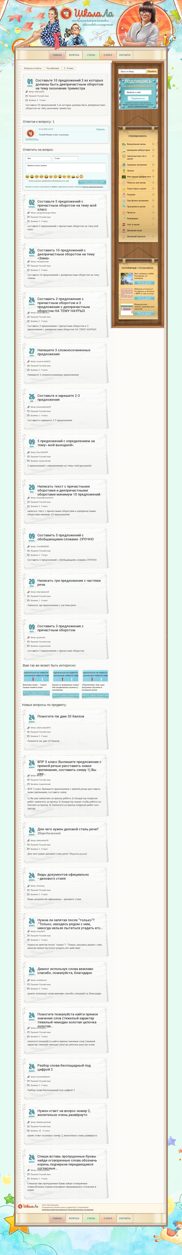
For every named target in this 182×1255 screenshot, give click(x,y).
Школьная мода (134, 230)
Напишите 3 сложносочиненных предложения (63, 352)
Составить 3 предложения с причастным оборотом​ (60, 628)
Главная (57, 55)
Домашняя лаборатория (138, 150)
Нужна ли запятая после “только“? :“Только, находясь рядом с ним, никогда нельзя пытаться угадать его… (70, 924)
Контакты (124, 55)
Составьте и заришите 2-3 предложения (58, 398)
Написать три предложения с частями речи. (69, 583)
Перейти (152, 71)
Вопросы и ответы (32, 68)
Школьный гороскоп (136, 236)
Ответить (100, 129)
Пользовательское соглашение (80, 1209)
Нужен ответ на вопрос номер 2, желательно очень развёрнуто (64, 1113)
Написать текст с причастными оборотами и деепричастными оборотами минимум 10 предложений (68, 490)
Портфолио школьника (137, 200)
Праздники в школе (136, 206)
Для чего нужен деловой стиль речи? (68, 831)
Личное (130, 170)
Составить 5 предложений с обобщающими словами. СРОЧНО (65, 537)
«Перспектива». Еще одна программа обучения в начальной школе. (93, 687)
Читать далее (144, 282)
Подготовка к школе (136, 188)
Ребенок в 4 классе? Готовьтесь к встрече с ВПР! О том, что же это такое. (144, 292)
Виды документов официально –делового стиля (63, 877)
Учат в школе (133, 224)
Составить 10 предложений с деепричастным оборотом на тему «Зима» (66, 254)
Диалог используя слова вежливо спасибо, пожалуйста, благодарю (65, 971)
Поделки (131, 194)
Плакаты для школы (136, 182)
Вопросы (74, 55)
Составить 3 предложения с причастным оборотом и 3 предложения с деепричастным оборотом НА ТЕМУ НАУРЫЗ (63, 305)
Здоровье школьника (137, 164)
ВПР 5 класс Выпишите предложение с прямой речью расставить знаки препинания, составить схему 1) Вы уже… (69, 768)
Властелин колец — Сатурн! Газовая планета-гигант (35, 686)
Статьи (91, 55)
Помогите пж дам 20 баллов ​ (61, 716)
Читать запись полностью (36, 693)
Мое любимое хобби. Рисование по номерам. (144, 275)
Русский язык (52, 68)
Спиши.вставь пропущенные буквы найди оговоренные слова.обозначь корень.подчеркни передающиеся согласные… (67, 1162)
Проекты (131, 212)
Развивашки (132, 218)
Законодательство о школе (137, 157)
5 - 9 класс (69, 68)
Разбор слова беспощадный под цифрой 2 (64, 1067)
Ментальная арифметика (139, 176)
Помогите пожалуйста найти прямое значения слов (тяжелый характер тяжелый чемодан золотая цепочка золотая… (67, 1020)
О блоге (108, 55)
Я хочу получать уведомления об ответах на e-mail (49, 181)
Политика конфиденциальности (55, 1209)
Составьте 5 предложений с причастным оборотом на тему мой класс (66, 205)
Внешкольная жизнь (136, 144)
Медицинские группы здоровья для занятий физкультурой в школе (144, 309)
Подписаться (138, 98)
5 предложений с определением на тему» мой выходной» (66, 443)
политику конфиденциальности (138, 106)
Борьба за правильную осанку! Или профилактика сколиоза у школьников (65, 687)
